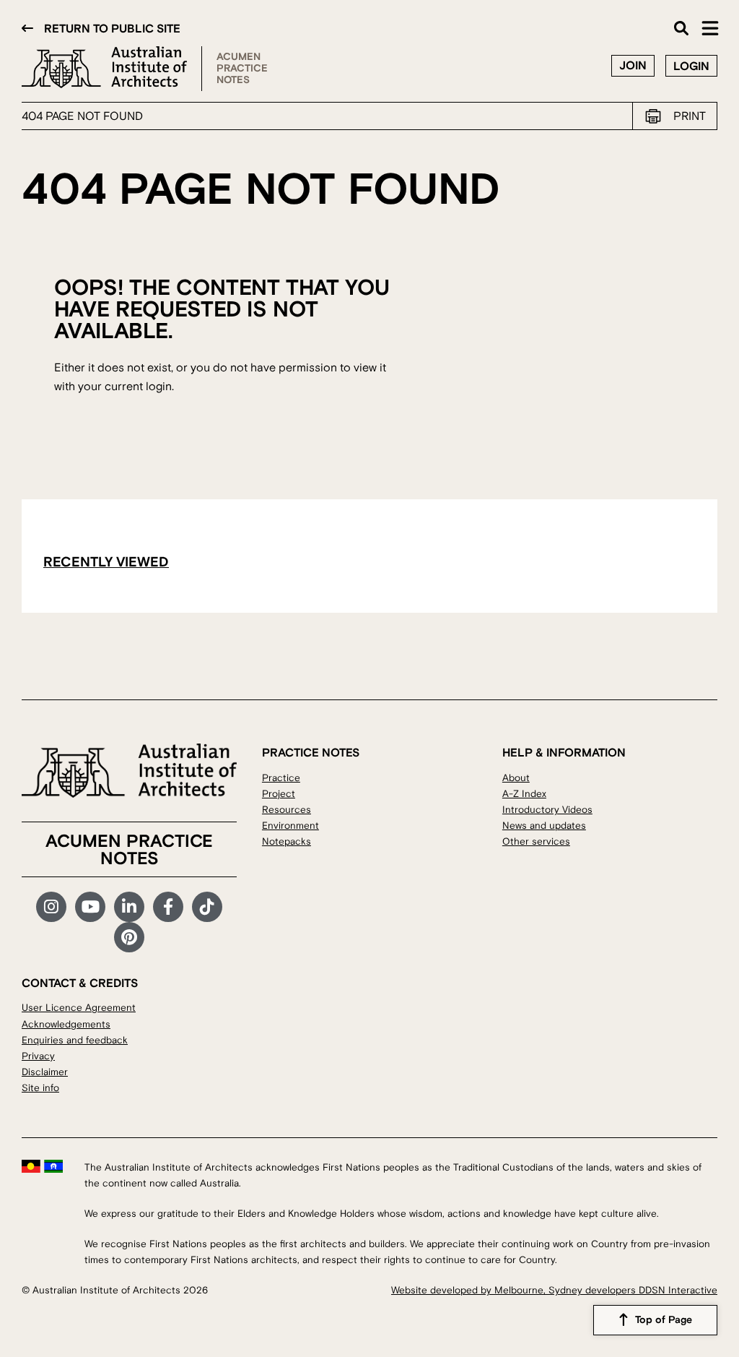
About (516, 778)
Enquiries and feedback (75, 1040)
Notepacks (286, 841)
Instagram (51, 907)
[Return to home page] (112, 68)
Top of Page (663, 1320)
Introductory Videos (547, 810)
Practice (281, 778)
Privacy (38, 1056)
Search (681, 28)
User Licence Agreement (79, 1007)
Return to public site (112, 29)
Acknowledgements (66, 1024)
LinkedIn (129, 907)
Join (633, 66)
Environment (290, 825)
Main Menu (710, 28)
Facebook (168, 907)
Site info (40, 1088)
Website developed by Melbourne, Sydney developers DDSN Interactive (554, 1290)
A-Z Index (524, 794)
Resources (286, 810)
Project (278, 794)
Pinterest (129, 937)
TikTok (207, 907)
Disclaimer (45, 1072)
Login (691, 66)
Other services (536, 841)
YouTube (90, 907)
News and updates (544, 825)
